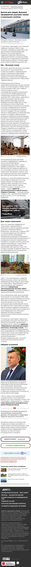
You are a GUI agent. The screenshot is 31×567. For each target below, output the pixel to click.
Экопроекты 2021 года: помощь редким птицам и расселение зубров (14, 208)
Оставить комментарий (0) (15, 445)
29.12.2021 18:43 (5, 7)
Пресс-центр (24, 492)
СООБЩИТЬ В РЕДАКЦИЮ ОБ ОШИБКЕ (13, 506)
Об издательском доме (9, 492)
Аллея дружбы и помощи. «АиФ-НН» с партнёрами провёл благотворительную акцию (18, 475)
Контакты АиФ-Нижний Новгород (13, 503)
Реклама (4, 495)
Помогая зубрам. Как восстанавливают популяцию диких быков (18, 469)
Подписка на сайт (8, 501)
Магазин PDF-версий (16, 495)
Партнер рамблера (16, 558)
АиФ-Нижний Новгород (15, 43)
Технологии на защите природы (16, 479)
